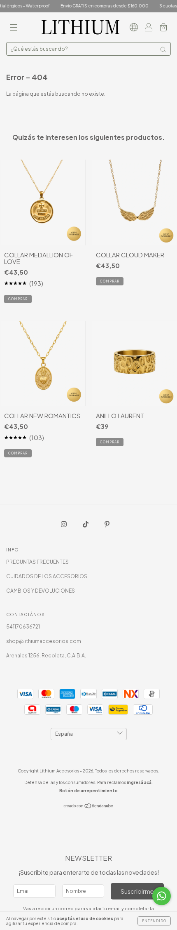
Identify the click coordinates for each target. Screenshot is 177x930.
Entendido (154, 921)
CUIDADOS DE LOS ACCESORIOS (46, 576)
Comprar (109, 442)
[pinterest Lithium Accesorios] (107, 524)
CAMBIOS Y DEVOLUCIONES (40, 591)
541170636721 (23, 627)
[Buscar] (163, 49)
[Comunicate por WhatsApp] (161, 896)
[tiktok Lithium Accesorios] (86, 524)
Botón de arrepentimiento (88, 790)
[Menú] (13, 28)
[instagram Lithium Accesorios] (64, 524)
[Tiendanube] (88, 807)
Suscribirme (137, 891)
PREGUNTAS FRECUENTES (37, 562)
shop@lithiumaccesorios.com (43, 641)
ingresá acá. (140, 782)
